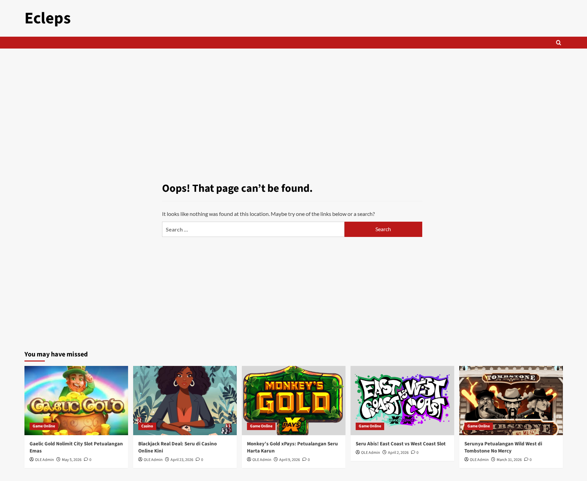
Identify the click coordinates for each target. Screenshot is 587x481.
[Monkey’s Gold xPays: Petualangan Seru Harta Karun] (293, 400)
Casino (147, 426)
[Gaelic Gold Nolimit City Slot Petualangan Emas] (76, 400)
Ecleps (47, 18)
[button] (558, 43)
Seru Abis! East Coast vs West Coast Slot (401, 443)
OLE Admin (44, 460)
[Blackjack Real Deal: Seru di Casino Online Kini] (185, 400)
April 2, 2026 (398, 453)
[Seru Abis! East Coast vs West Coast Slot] (402, 400)
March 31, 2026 (509, 460)
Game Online (44, 426)
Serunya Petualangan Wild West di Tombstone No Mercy (503, 447)
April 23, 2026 (182, 460)
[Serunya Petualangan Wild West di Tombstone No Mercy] (511, 400)
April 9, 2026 (289, 460)
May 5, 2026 (72, 460)
